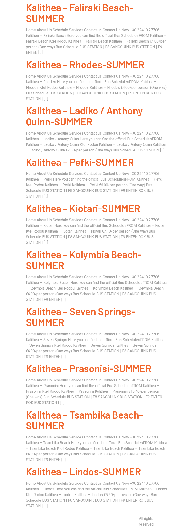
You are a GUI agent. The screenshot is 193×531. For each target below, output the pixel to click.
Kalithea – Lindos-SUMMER (83, 471)
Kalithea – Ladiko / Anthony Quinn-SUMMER (84, 116)
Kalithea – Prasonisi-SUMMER (89, 368)
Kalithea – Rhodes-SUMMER (85, 64)
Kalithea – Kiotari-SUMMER (83, 208)
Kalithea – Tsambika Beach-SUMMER (84, 420)
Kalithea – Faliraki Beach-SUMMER (79, 12)
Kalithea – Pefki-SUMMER (80, 162)
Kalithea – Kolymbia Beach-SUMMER (84, 259)
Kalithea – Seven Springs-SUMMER (80, 316)
